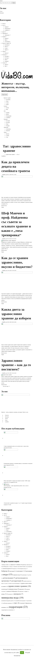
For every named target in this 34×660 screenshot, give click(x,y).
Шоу (6, 66)
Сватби (7, 135)
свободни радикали (8, 603)
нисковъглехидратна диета (8, 600)
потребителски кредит (21, 600)
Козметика (7, 45)
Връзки (6, 53)
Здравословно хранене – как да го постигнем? (16, 365)
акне (12, 566)
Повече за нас (25, 412)
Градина (6, 26)
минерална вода (12, 597)
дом (7, 583)
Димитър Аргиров (27, 564)
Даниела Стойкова (16, 564)
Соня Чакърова (5, 566)
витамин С (21, 571)
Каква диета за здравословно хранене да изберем (16, 314)
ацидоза (15, 568)
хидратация (18, 606)
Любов (3, 51)
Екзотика (6, 58)
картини (22, 591)
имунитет (22, 589)
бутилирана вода (22, 568)
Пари (6, 40)
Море (6, 59)
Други (3, 31)
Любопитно (7, 35)
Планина (6, 61)
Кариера (4, 36)
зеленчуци (5, 589)
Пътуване (4, 54)
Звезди (6, 64)
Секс (7, 137)
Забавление (4, 33)
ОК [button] (22, 652)
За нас (1, 11)
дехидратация (17, 581)
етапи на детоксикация (15, 583)
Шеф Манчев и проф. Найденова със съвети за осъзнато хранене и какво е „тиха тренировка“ (16, 224)
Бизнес (3, 23)
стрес (17, 603)
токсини (23, 603)
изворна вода (14, 589)
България (6, 56)
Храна (6, 49)
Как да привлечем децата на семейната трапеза (15, 166)
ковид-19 (4, 594)
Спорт (6, 48)
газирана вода (17, 575)
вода (7, 574)
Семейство (7, 30)
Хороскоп (8, 130)
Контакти (2, 13)
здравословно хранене (19, 586)
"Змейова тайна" (5, 564)
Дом (3, 25)
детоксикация (9, 578)
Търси (14, 2)
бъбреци (5, 571)
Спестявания (7, 41)
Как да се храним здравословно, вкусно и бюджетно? (16, 262)
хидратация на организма (8, 610)
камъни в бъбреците (13, 591)
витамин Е (13, 571)
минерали (18, 594)
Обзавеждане (7, 28)
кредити (6, 38)
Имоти (7, 114)
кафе (27, 591)
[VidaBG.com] (16, 75)
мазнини (10, 594)
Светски (4, 62)
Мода (6, 46)
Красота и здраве (5, 43)
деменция (25, 575)
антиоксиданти (8, 568)
